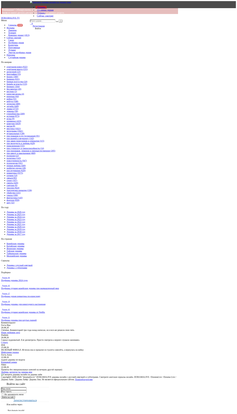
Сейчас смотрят (45, 15)
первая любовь (16, 165)
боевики (13, 79)
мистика (14, 128)
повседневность (17, 161)
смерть (12, 183)
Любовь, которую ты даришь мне (16, 372)
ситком (12, 175)
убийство (14, 193)
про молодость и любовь (21, 143)
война (11, 99)
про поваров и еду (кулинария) (23, 136)
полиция (13, 156)
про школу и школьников (21, 153)
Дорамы (41, 7)
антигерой (13, 72)
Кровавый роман (9, 362)
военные (13, 96)
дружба (13, 106)
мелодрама (15, 131)
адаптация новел (17, 67)
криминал (14, 121)
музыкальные (15, 133)
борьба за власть (17, 84)
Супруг (4, 342)
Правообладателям (84, 379)
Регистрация (39, 26)
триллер (13, 188)
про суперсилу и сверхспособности (25, 148)
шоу (10, 203)
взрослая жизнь (15, 94)
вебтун (12, 101)
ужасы (12, 195)
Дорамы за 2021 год (16, 224)
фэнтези (13, 200)
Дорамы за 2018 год (16, 232)
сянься (12, 178)
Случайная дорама (17, 57)
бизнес (12, 76)
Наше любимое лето (10, 332)
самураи (12, 185)
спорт (12, 180)
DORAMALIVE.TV (10, 18)
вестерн (12, 91)
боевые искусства (17, 81)
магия (11, 126)
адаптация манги (17, 69)
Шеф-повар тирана (10, 352)
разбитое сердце (16, 168)
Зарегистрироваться (25, 400)
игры (10, 119)
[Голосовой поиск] (60, 20)
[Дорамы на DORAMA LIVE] (50, 2)
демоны (12, 111)
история (13, 116)
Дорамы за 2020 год (16, 227)
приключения (16, 146)
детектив (13, 104)
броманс (13, 86)
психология (15, 163)
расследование (16, 170)
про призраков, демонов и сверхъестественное (31, 151)
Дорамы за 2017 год (16, 234)
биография (14, 74)
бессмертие (14, 89)
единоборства (16, 114)
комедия (14, 123)
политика (14, 158)
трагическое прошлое (19, 190)
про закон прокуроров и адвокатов (25, 141)
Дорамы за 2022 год (16, 222)
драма (12, 109)
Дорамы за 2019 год (16, 229)
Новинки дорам (45, 10)
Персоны (11, 55)
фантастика (14, 198)
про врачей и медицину (20, 138)
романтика (15, 173)
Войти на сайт (8, 397)
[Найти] (57, 21)
